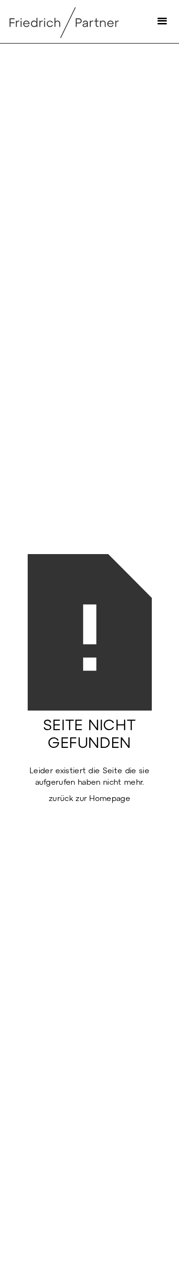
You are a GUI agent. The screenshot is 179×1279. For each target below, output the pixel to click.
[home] (80, 21)
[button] (159, 21)
